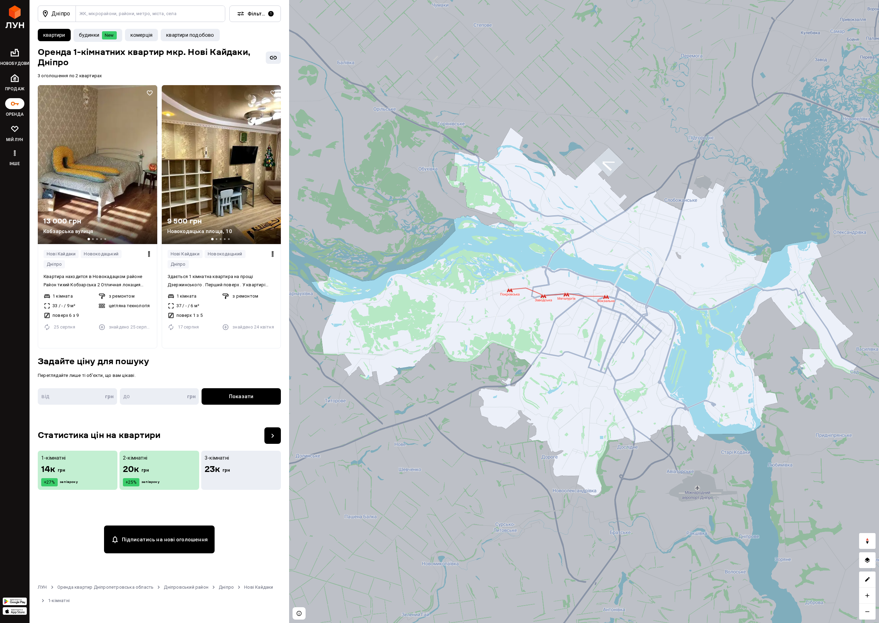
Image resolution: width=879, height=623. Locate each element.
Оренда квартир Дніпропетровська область (105, 587)
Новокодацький (101, 253)
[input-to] (159, 396)
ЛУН (42, 587)
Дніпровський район (186, 587)
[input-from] (77, 396)
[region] (584, 311)
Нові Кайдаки (61, 253)
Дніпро (54, 264)
